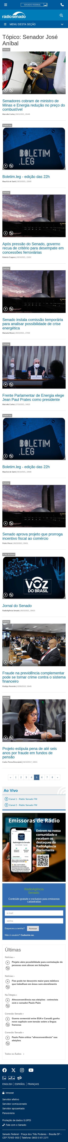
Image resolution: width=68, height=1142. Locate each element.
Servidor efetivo (10, 1099)
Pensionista (8, 1113)
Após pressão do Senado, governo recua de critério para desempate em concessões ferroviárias (33, 248)
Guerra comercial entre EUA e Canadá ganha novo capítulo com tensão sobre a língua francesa (36, 1021)
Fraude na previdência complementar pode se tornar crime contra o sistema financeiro (34, 677)
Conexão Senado (13, 1013)
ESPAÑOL (20, 1084)
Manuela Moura (8, 333)
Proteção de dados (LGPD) (16, 1120)
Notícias (6, 50)
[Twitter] (13, 1070)
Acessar (33, 928)
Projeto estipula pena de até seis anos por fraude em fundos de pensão (29, 752)
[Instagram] (22, 1070)
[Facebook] (5, 1070)
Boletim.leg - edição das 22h (26, 176)
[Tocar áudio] (5, 90)
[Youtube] (30, 1070)
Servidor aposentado (13, 1108)
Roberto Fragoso (8, 257)
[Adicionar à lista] (11, 90)
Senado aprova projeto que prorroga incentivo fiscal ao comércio (32, 536)
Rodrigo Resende (9, 686)
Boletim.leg (7, 125)
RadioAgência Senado (10, 611)
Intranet (9, 1092)
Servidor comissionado (14, 1103)
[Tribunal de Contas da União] (19, 1078)
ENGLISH (7, 1084)
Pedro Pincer (7, 543)
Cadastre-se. (27, 935)
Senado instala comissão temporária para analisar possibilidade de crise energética (32, 323)
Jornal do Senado (17, 606)
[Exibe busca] (61, 15)
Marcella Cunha (8, 114)
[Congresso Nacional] (11, 1078)
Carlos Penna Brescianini (12, 762)
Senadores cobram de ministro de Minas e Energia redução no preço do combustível (33, 105)
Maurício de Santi (9, 181)
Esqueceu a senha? (15, 928)
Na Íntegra (10, 995)
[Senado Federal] (34, 5)
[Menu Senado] (6, 5)
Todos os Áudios (13, 1054)
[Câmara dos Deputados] (4, 1078)
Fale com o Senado (15, 1125)
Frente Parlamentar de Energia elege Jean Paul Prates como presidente (33, 397)
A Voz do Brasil (9, 554)
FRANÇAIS (33, 1084)
